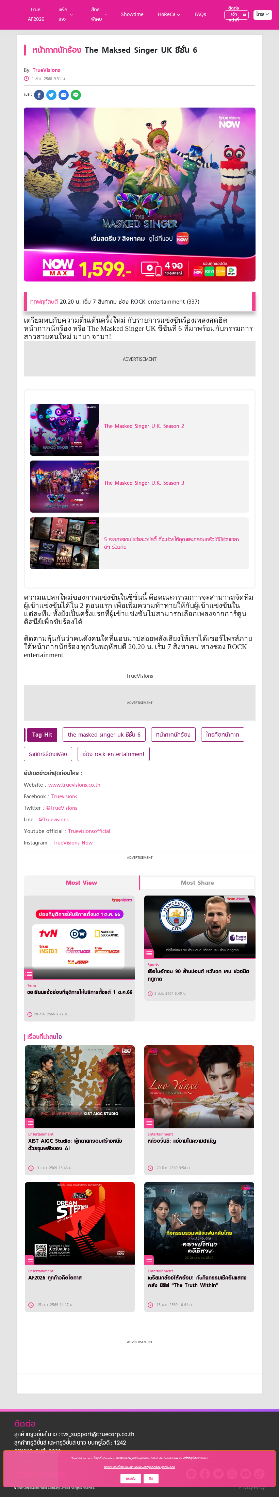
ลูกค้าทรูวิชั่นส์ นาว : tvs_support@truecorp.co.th (74, 1434)
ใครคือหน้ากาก (222, 734)
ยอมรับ (131, 1478)
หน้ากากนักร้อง (173, 734)
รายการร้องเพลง (48, 754)
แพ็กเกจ (63, 14)
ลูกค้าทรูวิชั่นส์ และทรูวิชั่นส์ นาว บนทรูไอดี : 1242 (70, 1443)
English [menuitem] (258, 39)
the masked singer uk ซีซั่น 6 (104, 734)
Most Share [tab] (197, 882)
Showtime (132, 14)
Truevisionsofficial (89, 831)
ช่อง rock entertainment (114, 754)
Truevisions (64, 796)
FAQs (200, 14)
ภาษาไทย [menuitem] (256, 28)
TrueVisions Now (73, 843)
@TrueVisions (61, 808)
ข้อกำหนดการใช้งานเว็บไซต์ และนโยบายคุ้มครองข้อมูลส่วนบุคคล (139, 1467)
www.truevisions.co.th (74, 785)
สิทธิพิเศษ (96, 14)
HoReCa (167, 14)
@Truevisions (54, 820)
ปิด (151, 1478)
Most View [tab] (81, 882)
